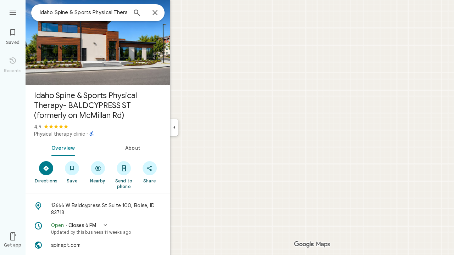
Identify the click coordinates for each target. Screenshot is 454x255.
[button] (98, 228)
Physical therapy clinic (59, 134)
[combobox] (83, 12)
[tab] (61, 147)
